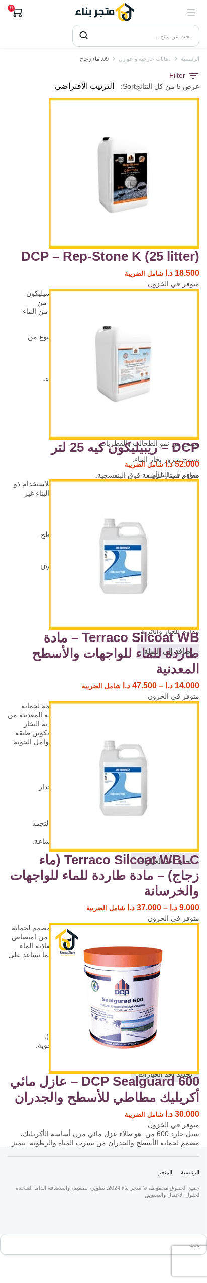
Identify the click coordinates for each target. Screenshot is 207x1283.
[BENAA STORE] (104, 12)
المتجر (165, 1172)
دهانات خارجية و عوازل (145, 59)
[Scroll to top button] (191, 1238)
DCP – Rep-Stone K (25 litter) (110, 256)
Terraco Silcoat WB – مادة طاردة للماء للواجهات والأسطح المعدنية (115, 653)
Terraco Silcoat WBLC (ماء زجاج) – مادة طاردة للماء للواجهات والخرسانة (104, 875)
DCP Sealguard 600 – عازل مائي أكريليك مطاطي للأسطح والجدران (104, 1089)
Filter (178, 75)
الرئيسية (190, 59)
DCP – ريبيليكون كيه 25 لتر (125, 447)
